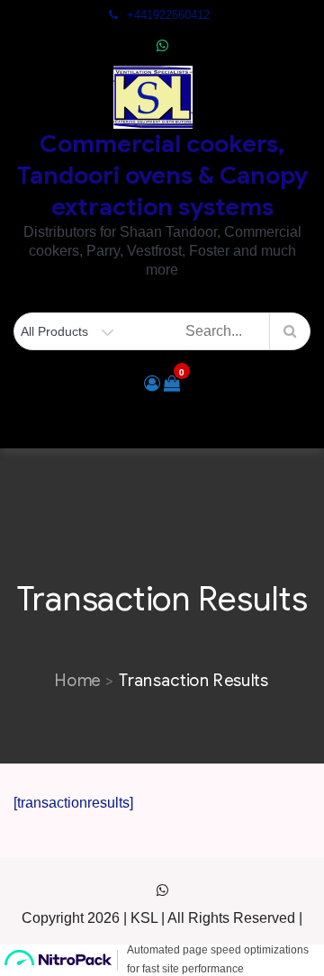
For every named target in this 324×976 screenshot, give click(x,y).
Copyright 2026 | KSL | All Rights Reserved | (162, 918)
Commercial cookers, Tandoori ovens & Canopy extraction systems (162, 175)
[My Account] (152, 384)
